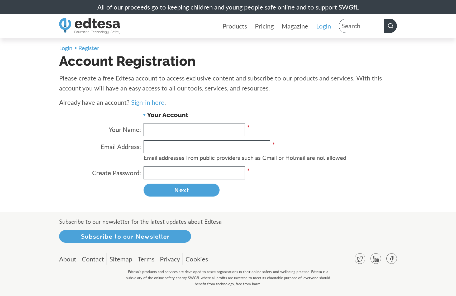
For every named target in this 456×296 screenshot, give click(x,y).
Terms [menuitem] (146, 259)
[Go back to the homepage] (89, 26)
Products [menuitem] (234, 26)
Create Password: (116, 172)
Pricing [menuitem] (264, 26)
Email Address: (121, 146)
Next (181, 190)
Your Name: (125, 129)
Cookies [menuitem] (197, 259)
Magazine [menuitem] (295, 26)
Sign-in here (147, 102)
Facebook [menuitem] (391, 258)
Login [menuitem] (323, 26)
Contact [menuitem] (93, 259)
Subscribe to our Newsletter (125, 236)
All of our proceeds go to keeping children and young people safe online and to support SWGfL (228, 7)
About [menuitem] (67, 259)
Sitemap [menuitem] (121, 259)
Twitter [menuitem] (360, 258)
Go (390, 26)
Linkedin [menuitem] (375, 258)
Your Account (167, 115)
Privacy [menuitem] (170, 259)
